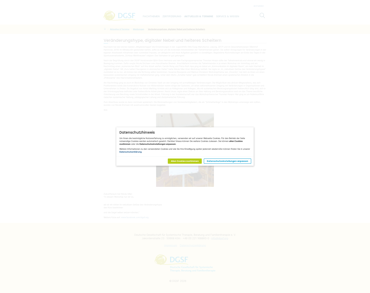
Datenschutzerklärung (130, 152)
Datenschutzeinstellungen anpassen (227, 161)
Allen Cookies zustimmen (185, 161)
